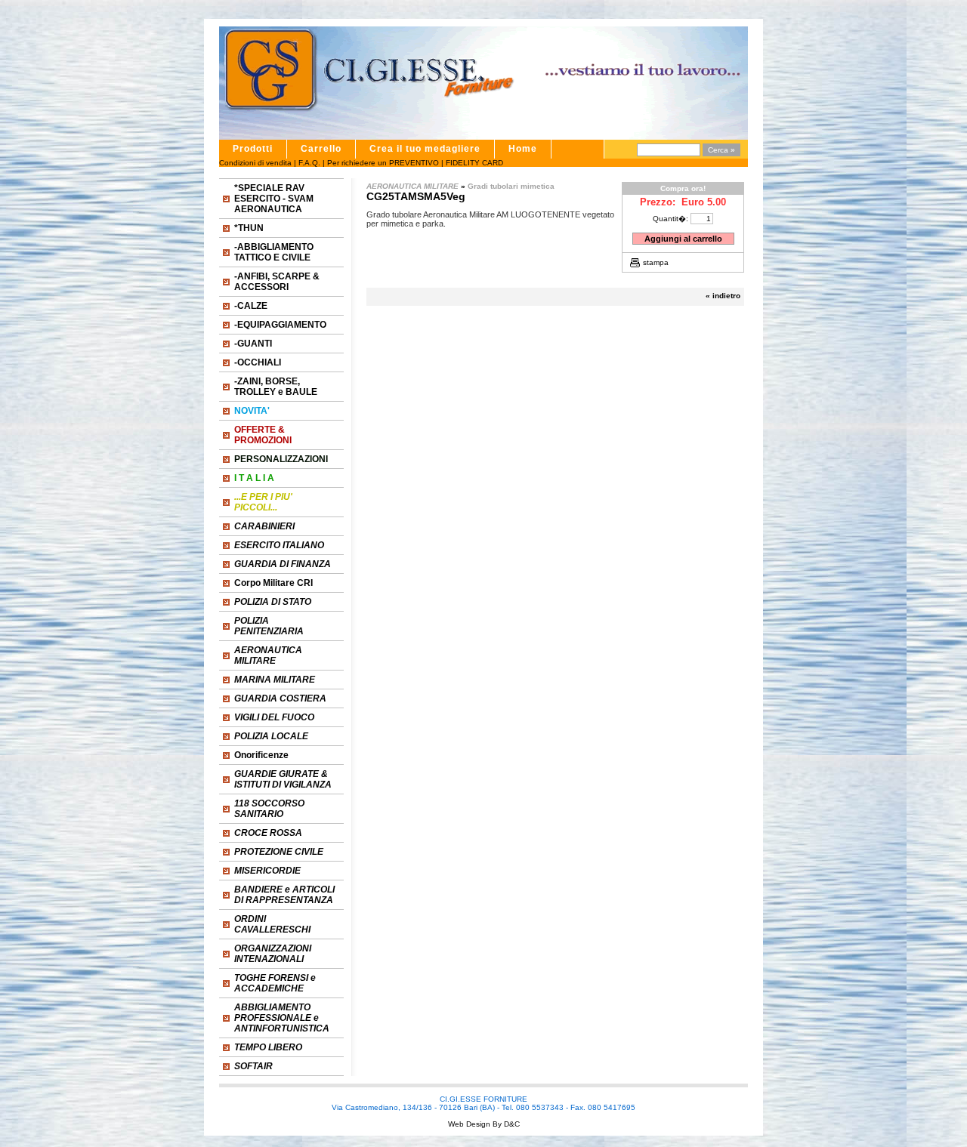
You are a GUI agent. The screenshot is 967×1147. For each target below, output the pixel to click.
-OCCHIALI (257, 362)
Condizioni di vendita (255, 163)
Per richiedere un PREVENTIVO (383, 163)
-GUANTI (253, 343)
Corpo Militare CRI (273, 583)
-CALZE (250, 306)
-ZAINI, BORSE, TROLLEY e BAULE (275, 386)
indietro (726, 295)
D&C (511, 1124)
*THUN (249, 228)
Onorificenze (261, 755)
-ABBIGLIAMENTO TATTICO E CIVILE (274, 252)
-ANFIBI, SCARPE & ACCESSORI (277, 281)
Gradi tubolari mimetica (511, 186)
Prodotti (253, 148)
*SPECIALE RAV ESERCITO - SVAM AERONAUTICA (274, 198)
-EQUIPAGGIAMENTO (280, 324)
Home (522, 148)
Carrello (321, 148)
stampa (656, 262)
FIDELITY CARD (474, 163)
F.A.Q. (309, 163)
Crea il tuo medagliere (424, 148)
